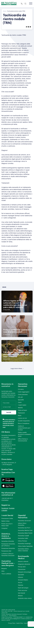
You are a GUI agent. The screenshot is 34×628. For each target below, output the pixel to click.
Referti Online (5, 521)
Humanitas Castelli (23, 535)
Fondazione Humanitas (8, 548)
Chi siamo (21, 389)
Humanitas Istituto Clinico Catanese (23, 549)
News (19, 415)
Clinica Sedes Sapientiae (25, 546)
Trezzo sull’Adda (6, 573)
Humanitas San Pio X (24, 528)
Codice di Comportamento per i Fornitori (24, 428)
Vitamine (20, 585)
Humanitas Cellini (23, 538)
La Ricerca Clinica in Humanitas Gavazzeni (7, 554)
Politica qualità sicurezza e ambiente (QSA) (24, 434)
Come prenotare (23, 394)
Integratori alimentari (24, 564)
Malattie (20, 407)
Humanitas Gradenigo (24, 543)
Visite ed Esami (22, 410)
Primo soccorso (22, 590)
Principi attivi (22, 566)
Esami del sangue (23, 587)
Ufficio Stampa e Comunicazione (23, 440)
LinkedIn (4, 510)
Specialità (21, 399)
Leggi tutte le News (16, 368)
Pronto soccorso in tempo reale (6, 524)
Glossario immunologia (24, 572)
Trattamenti (21, 413)
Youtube (11, 508)
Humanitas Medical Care (25, 530)
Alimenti (20, 595)
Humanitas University (7, 541)
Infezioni (20, 577)
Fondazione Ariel (6, 551)
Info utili (20, 397)
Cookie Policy (19, 623)
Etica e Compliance (23, 423)
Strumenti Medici (23, 580)
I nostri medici (22, 405)
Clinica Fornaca (22, 541)
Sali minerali (21, 593)
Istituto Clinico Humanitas (22, 524)
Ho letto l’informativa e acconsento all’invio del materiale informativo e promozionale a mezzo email (9, 423)
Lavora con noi (22, 418)
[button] (30, 3)
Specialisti (21, 574)
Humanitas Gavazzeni (24, 520)
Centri (19, 402)
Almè (2, 571)
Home (4, 11)
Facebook (4, 508)
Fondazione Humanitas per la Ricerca (8, 544)
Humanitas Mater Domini (25, 533)
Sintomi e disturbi (23, 561)
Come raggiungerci (23, 392)
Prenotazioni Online (7, 518)
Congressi (4, 528)
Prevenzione (21, 569)
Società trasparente (24, 421)
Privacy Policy (11, 623)
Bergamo (4, 568)
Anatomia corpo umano (25, 598)
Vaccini (20, 582)
